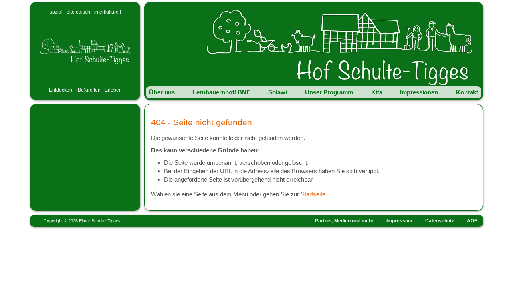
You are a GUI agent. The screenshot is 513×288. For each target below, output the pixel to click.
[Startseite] (85, 50)
